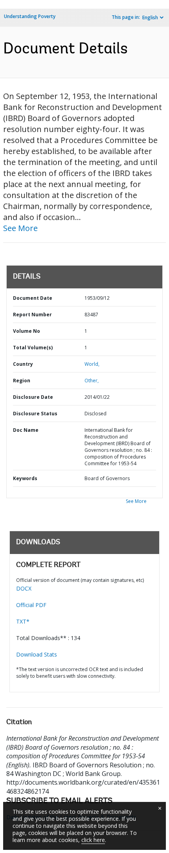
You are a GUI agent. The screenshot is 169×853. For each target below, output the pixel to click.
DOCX (23, 588)
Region (21, 380)
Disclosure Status (35, 413)
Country (23, 364)
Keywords (25, 478)
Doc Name (26, 430)
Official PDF (31, 605)
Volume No (26, 331)
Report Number (32, 314)
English (150, 17)
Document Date (32, 298)
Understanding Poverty (29, 16)
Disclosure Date (33, 397)
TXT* (22, 621)
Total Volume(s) (33, 347)
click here (93, 840)
